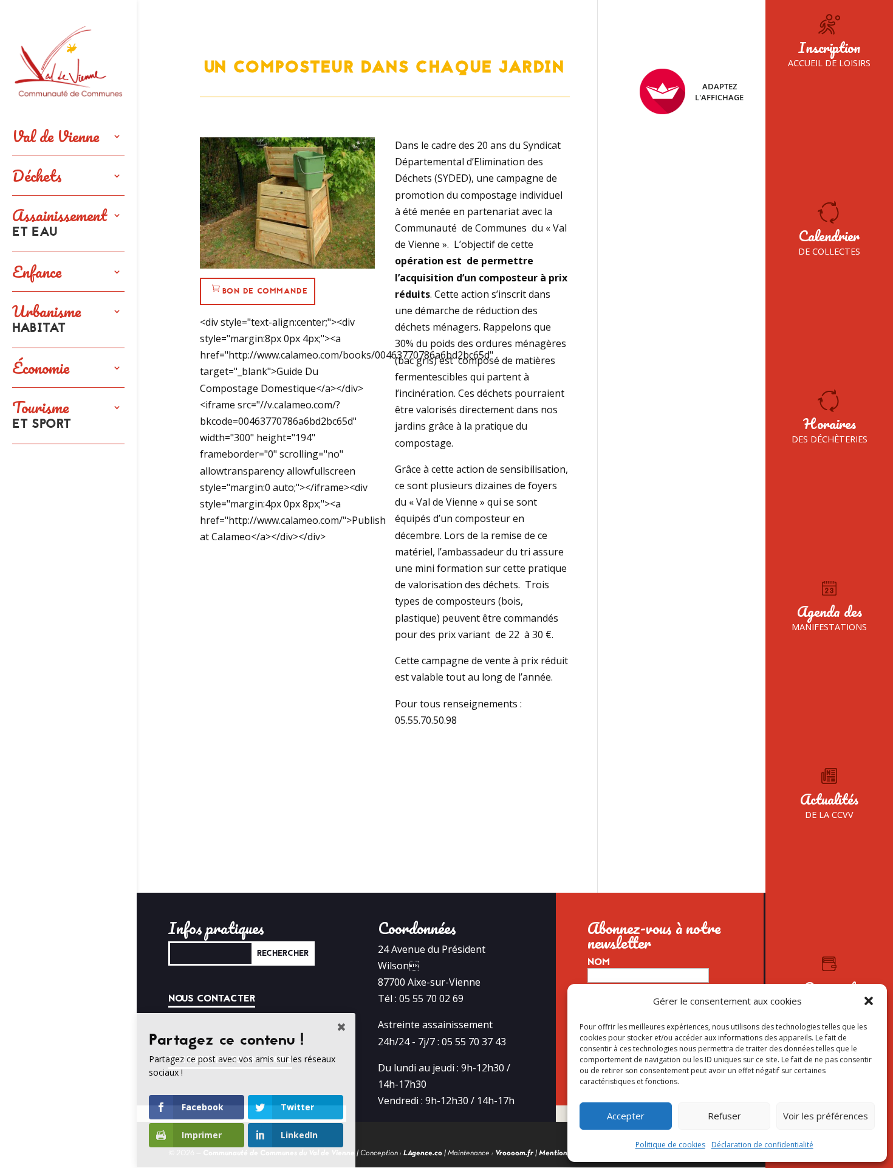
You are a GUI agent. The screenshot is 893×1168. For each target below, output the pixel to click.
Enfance (36, 271)
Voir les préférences (825, 1116)
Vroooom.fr (514, 1153)
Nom (598, 962)
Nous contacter (211, 998)
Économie (40, 367)
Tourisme (41, 415)
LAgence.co (422, 1153)
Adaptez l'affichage (719, 92)
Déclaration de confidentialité (762, 1144)
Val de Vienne (55, 136)
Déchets (37, 175)
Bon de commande (265, 291)
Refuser (724, 1116)
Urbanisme (46, 319)
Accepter (626, 1116)
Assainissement (59, 223)
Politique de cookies (670, 1144)
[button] (869, 1001)
